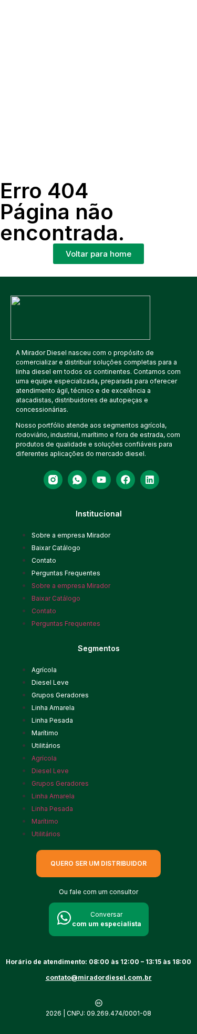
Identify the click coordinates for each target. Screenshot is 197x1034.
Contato (44, 560)
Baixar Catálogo (56, 548)
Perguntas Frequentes (66, 573)
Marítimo (45, 733)
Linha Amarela (53, 708)
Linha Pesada (52, 720)
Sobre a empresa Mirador (71, 535)
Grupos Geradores (60, 695)
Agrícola (44, 670)
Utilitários (46, 745)
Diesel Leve (50, 682)
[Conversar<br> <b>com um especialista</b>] (64, 918)
